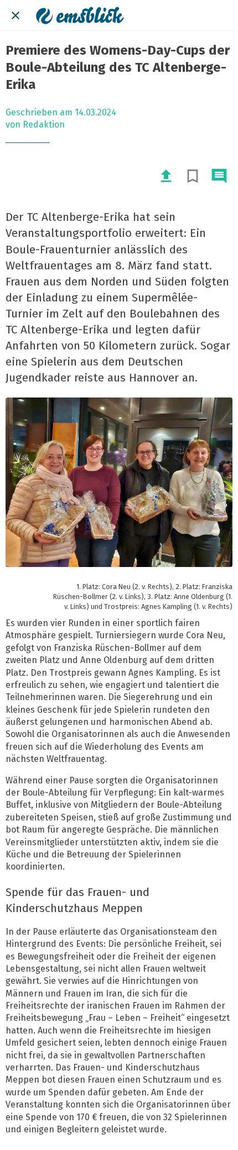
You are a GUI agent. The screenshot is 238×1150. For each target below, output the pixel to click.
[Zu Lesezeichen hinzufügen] (192, 176)
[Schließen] (15, 15)
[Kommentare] (219, 176)
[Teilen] (166, 176)
